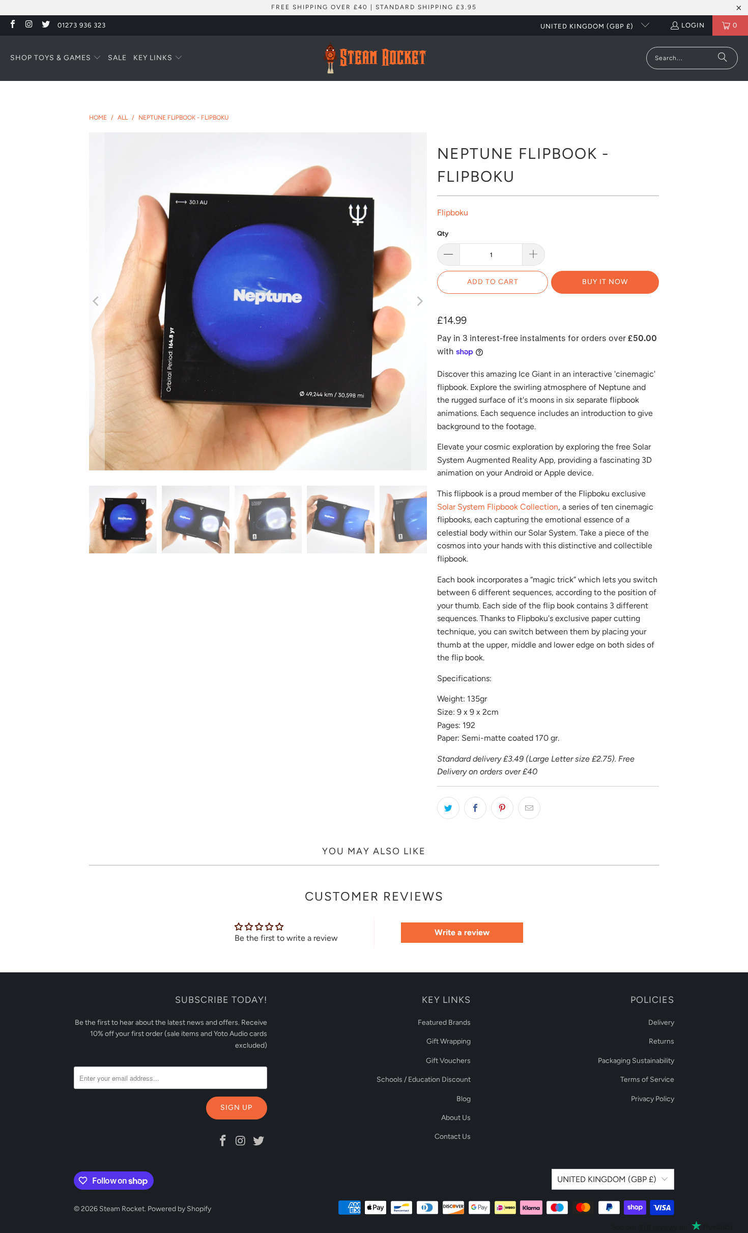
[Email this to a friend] (529, 808)
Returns (661, 1041)
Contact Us (453, 1136)
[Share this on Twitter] (448, 808)
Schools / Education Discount (424, 1079)
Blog (463, 1099)
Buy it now (605, 281)
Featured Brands (444, 1022)
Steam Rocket (122, 1208)
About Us (456, 1117)
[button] (55, 58)
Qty (442, 233)
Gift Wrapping (448, 1041)
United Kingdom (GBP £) (588, 26)
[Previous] (97, 301)
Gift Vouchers (448, 1060)
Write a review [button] (462, 932)
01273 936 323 (81, 25)
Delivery (661, 1022)
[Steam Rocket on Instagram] (28, 25)
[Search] (722, 58)
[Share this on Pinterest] (502, 808)
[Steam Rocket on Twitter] (45, 25)
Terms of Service (647, 1079)
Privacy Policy (652, 1099)
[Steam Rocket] (375, 58)
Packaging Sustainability (636, 1060)
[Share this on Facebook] (475, 808)
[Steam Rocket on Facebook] (12, 25)
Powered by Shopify (179, 1208)
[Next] (419, 301)
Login (693, 25)
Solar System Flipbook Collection (497, 507)
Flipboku (452, 212)
